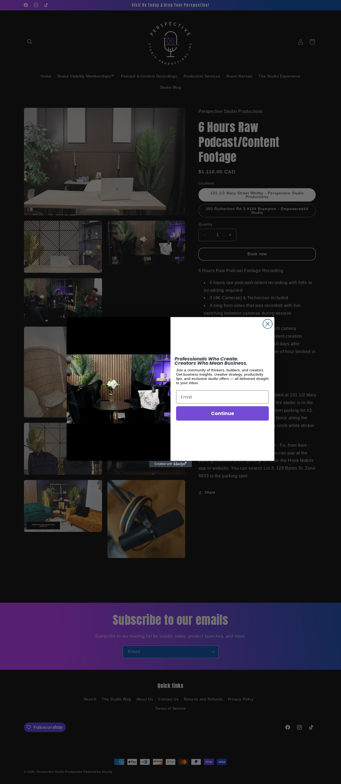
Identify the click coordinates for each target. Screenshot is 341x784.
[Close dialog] (267, 324)
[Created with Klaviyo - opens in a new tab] (170, 464)
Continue (222, 413)
